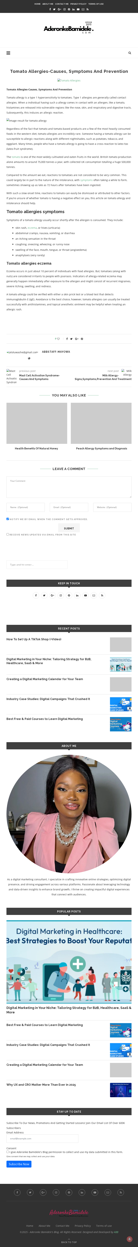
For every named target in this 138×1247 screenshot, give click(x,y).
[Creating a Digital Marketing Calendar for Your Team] (121, 684)
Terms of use (96, 4)
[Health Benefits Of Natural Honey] (36, 423)
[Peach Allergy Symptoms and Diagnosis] (101, 423)
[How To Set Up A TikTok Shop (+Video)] (121, 644)
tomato (16, 157)
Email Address (15, 1132)
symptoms (86, 180)
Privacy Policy (78, 4)
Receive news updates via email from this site (42, 535)
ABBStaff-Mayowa (56, 351)
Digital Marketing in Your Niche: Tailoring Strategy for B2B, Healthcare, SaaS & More (48, 661)
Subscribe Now (19, 1164)
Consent (11, 1148)
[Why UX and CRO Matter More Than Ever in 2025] (121, 1090)
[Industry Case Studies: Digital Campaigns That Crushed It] (121, 704)
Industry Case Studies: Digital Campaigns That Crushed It (48, 699)
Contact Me (62, 4)
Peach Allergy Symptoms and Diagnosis (101, 448)
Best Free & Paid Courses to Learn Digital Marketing (44, 719)
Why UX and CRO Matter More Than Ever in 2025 (41, 1084)
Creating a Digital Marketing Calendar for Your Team (44, 679)
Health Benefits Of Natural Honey (36, 448)
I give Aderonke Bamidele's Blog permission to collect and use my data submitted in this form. (66, 1152)
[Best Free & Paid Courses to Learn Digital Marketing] (121, 724)
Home (37, 4)
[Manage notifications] (129, 1239)
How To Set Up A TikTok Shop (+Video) (33, 639)
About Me (47, 4)
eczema (32, 227)
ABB (116, 1232)
